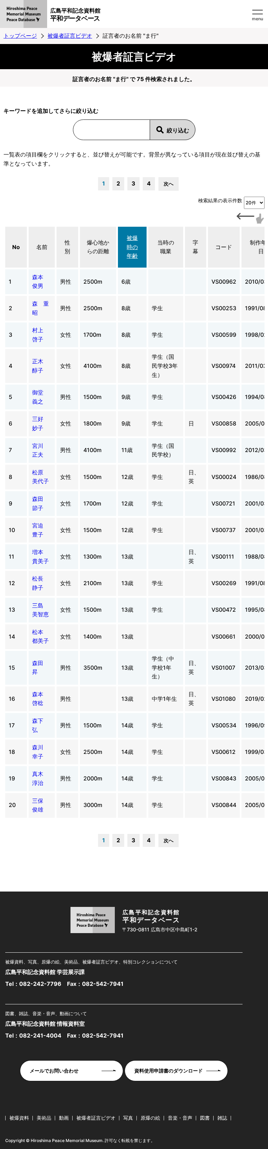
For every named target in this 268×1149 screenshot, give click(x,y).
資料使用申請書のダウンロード (168, 1071)
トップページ (20, 35)
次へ (168, 184)
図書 (205, 1118)
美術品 (44, 1118)
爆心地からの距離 (98, 247)
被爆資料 (19, 1118)
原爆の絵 (150, 1118)
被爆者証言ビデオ (69, 35)
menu (257, 18)
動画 (64, 1118)
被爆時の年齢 (132, 246)
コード (223, 246)
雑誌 (222, 1118)
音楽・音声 (180, 1118)
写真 (128, 1118)
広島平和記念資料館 (75, 14)
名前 (41, 246)
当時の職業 (165, 247)
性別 (67, 247)
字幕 (195, 247)
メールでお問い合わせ (54, 1071)
